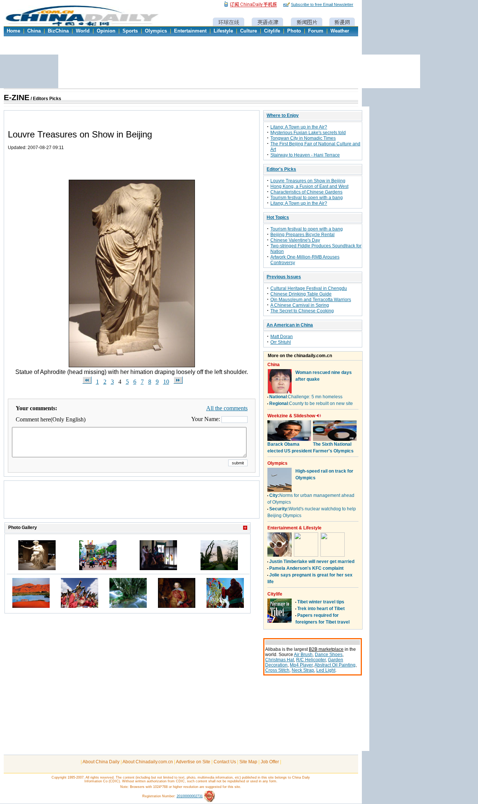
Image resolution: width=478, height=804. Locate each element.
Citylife (272, 31)
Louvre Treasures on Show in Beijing (307, 180)
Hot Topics (278, 217)
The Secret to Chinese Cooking (302, 310)
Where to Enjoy (283, 115)
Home (13, 31)
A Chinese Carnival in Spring (299, 305)
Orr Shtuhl (280, 342)
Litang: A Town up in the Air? (298, 127)
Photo (294, 31)
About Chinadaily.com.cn (147, 761)
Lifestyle (223, 31)
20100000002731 (190, 796)
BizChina (58, 31)
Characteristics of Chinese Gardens (306, 192)
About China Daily (101, 761)
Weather (339, 31)
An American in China (290, 325)
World (83, 31)
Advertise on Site (193, 761)
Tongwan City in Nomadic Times (303, 138)
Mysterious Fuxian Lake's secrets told (308, 132)
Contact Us (225, 761)
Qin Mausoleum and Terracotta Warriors (310, 299)
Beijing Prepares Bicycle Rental (302, 234)
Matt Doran (281, 336)
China (34, 31)
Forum (315, 31)
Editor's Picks (281, 169)
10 (166, 381)
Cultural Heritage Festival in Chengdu (308, 288)
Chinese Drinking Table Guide (301, 294)
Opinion (106, 31)
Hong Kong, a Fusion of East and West (309, 186)
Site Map (248, 761)
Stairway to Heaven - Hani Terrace (305, 155)
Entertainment (190, 31)
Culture (248, 31)
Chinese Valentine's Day (295, 240)
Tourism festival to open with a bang (306, 197)
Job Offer (270, 761)
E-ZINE (17, 97)
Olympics (156, 31)
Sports (130, 31)
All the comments (227, 408)
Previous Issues (284, 276)
